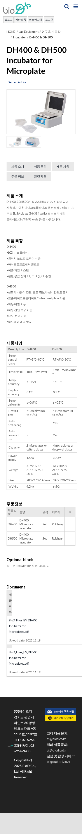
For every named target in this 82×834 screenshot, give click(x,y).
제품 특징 (40, 166)
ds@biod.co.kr (56, 750)
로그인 (49, 19)
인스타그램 (35, 19)
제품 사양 (63, 166)
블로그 (8, 19)
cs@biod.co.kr (56, 739)
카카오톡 (21, 19)
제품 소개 (17, 166)
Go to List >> (16, 82)
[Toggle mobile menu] (76, 6)
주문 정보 (17, 176)
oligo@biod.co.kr (59, 761)
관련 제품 (40, 176)
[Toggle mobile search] (66, 6)
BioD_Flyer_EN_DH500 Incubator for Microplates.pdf (23, 657)
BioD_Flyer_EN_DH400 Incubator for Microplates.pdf (23, 626)
